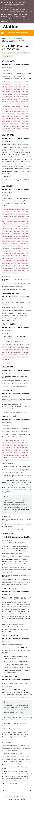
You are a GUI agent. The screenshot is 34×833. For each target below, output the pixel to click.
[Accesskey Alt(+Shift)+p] (31, 790)
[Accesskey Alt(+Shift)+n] (31, 790)
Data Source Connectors (15, 38)
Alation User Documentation (18, 33)
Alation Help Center (6, 11)
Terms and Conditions (9, 796)
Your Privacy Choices (19, 799)
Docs (3, 38)
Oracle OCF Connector (9, 40)
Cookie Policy (21, 796)
